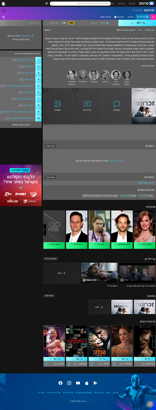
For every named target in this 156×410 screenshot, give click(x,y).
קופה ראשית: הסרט (25, 98)
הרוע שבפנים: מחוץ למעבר (21, 118)
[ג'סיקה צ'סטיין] (126, 71)
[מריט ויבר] (104, 71)
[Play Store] (95, 383)
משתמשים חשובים (84, 392)
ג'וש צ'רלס (78, 244)
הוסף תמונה (49, 295)
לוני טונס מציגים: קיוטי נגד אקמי (19, 85)
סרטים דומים (105, 17)
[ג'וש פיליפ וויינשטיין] (71, 71)
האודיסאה (29, 66)
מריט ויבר (100, 244)
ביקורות (131, 17)
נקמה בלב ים (28, 72)
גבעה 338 (29, 79)
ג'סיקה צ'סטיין (146, 244)
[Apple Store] (86, 383)
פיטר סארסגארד (123, 244)
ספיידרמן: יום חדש (25, 60)
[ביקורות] (117, 89)
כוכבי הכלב (28, 105)
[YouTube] (78, 383)
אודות (115, 392)
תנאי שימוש (68, 392)
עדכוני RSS (99, 392)
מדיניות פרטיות (54, 392)
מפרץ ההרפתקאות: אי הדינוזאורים (18, 111)
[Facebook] (60, 383)
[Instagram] (69, 383)
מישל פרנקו (125, 195)
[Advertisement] (99, 132)
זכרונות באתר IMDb (146, 182)
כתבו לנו (41, 392)
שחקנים (119, 17)
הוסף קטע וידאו (50, 258)
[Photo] (144, 307)
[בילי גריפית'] (82, 71)
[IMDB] (71, 23)
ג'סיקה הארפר (55, 244)
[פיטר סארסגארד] (115, 71)
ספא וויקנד (28, 92)
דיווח (108, 392)
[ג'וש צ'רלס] (93, 71)
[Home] (146, 3)
